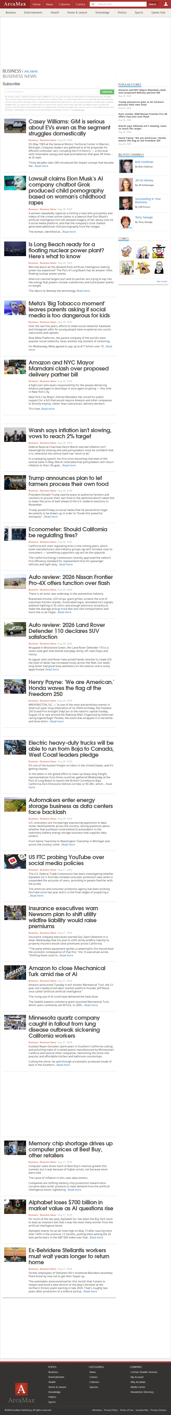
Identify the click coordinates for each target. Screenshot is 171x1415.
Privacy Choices (158, 1410)
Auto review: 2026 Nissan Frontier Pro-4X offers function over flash (71, 579)
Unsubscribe (142, 1410)
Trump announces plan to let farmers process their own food (68, 480)
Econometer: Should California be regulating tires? (68, 531)
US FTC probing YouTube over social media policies (66, 859)
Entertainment (33, 12)
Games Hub (158, 12)
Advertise (97, 1410)
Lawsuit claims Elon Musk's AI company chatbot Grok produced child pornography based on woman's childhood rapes (67, 190)
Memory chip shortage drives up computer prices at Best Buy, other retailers (71, 1148)
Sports (139, 12)
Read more (41, 166)
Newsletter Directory (142, 1392)
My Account (137, 1377)
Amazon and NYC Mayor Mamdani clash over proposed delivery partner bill (69, 367)
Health (55, 12)
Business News (48, 140)
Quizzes (94, 1387)
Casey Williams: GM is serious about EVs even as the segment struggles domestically (69, 127)
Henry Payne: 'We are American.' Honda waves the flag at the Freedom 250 (71, 687)
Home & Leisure (77, 12)
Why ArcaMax (138, 1382)
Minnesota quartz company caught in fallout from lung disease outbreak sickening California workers (64, 1026)
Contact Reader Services (144, 1372)
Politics (122, 12)
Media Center (138, 1387)
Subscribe (107, 92)
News (93, 1372)
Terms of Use (126, 1410)
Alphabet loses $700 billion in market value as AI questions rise (71, 1204)
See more (162, 281)
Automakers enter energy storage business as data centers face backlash (71, 805)
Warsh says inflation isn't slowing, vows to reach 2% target (70, 432)
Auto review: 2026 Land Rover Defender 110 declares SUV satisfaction (67, 630)
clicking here (79, 110)
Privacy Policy (111, 1410)
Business (11, 12)
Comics (94, 1377)
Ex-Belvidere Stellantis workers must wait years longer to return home (69, 1255)
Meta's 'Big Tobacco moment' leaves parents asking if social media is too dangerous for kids (69, 308)
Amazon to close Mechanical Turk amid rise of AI (67, 970)
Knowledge (102, 12)
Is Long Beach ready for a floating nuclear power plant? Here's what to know (66, 249)
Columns (94, 1382)
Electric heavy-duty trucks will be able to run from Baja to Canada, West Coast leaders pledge (71, 748)
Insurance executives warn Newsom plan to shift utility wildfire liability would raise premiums (63, 916)
